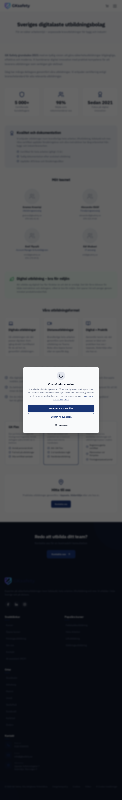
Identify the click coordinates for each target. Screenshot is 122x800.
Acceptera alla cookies (61, 408)
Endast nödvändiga (61, 416)
